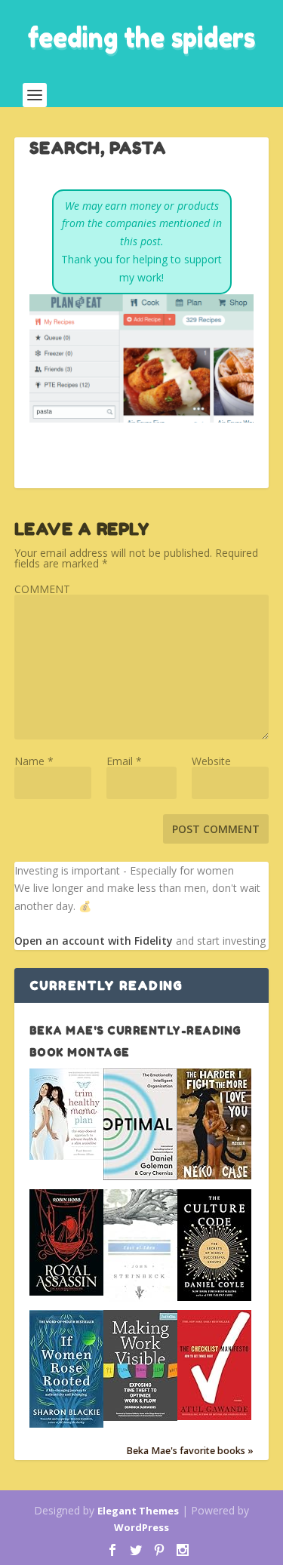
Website (211, 761)
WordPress (141, 1527)
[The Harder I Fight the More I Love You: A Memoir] (214, 1175)
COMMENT (42, 589)
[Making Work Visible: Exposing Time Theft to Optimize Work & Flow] (140, 1417)
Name (34, 761)
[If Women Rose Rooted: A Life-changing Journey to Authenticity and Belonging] (66, 1423)
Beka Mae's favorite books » (190, 1451)
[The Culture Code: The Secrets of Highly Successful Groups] (214, 1297)
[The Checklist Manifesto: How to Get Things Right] (214, 1416)
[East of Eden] (140, 1298)
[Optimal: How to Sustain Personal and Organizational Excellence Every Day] (140, 1176)
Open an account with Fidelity (93, 940)
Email (124, 761)
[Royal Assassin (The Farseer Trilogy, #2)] (66, 1291)
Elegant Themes (138, 1510)
